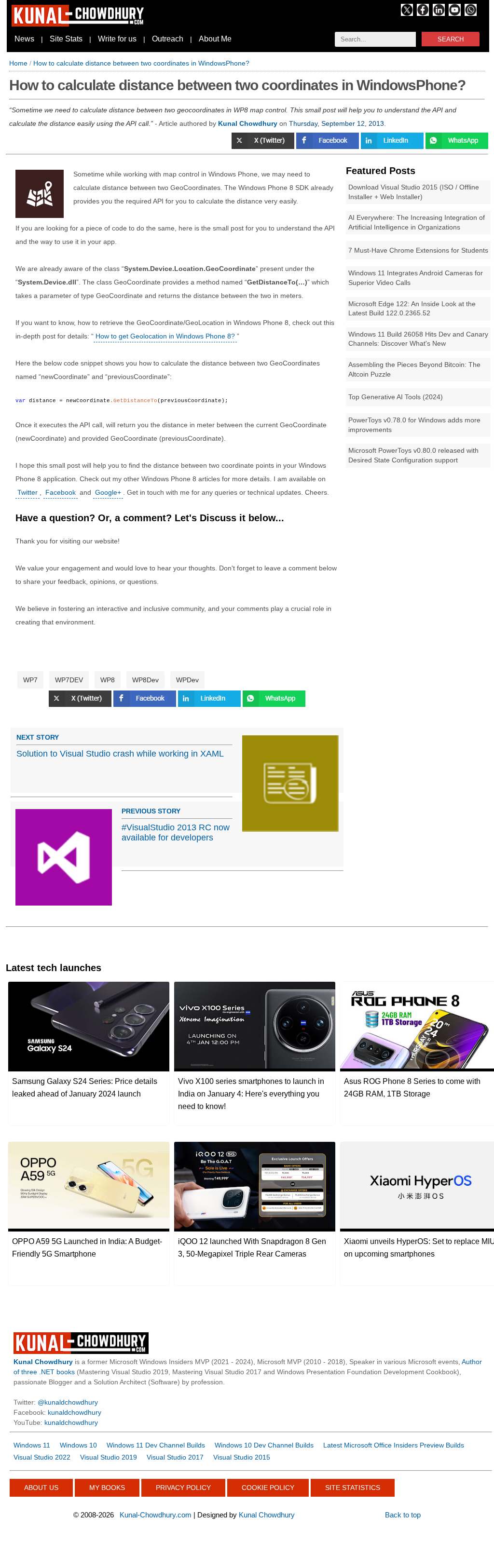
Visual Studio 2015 (241, 1457)
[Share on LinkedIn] (393, 146)
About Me (215, 39)
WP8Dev (145, 680)
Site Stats (66, 39)
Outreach (167, 39)
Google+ (108, 492)
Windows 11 (32, 1445)
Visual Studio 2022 (42, 1457)
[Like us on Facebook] (423, 13)
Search (451, 39)
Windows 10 (78, 1445)
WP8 (107, 680)
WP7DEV (69, 680)
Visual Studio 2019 (108, 1457)
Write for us (117, 39)
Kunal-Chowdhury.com (156, 1515)
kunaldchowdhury (74, 1412)
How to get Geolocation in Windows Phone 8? (165, 336)
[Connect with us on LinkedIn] (439, 13)
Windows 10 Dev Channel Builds (264, 1445)
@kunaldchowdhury (68, 1402)
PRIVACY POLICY (183, 1487)
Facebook (60, 492)
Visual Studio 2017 (175, 1457)
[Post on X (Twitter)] (264, 146)
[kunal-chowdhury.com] (79, 24)
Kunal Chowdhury (267, 1515)
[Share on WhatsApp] (456, 146)
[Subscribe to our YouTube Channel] (455, 13)
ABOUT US (41, 1487)
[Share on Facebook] (328, 146)
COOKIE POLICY (268, 1487)
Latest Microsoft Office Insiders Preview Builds (393, 1445)
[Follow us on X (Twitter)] (407, 13)
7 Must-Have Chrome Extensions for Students (418, 250)
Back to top (403, 1515)
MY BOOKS (107, 1487)
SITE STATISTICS (352, 1487)
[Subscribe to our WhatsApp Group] (471, 13)
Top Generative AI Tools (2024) (395, 397)
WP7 (30, 680)
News (24, 39)
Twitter (27, 492)
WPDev (187, 680)
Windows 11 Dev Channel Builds (156, 1445)
